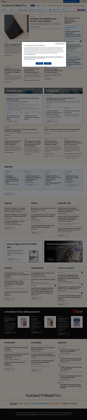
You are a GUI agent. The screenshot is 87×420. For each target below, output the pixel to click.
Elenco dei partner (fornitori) (29, 59)
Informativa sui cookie (31, 54)
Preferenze (39, 63)
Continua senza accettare (60, 43)
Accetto (47, 63)
